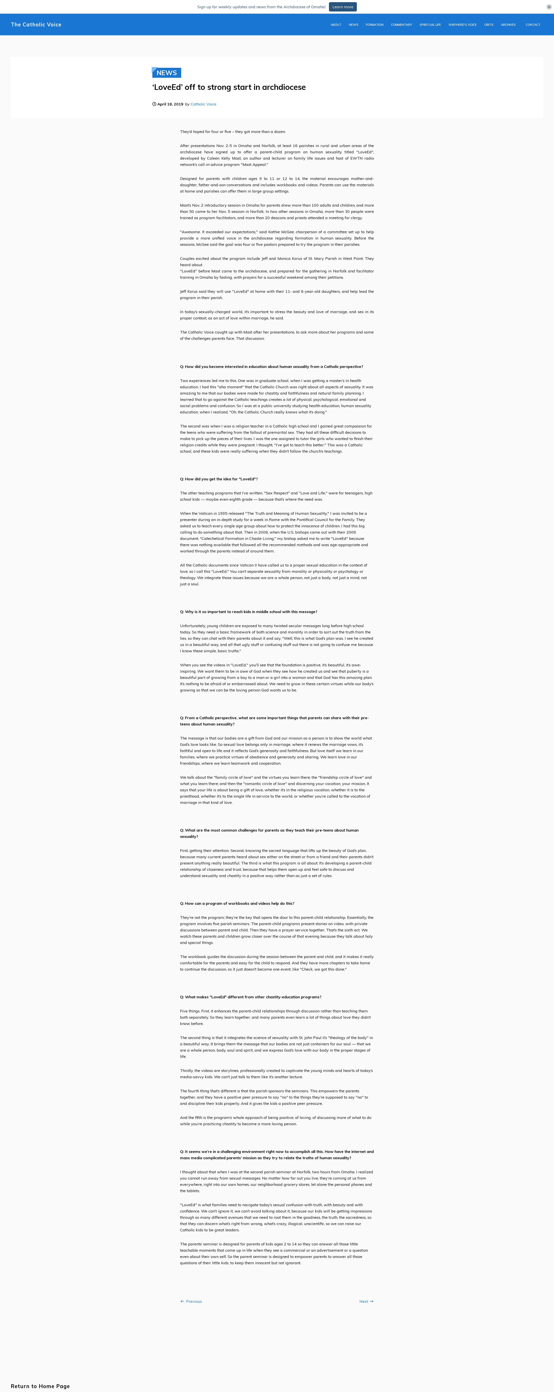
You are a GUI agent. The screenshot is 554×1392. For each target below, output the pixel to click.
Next (364, 1301)
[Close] (549, 7)
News (353, 25)
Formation (374, 25)
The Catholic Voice (36, 25)
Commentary (401, 25)
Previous (193, 1301)
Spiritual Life (430, 25)
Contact (533, 25)
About (336, 25)
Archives (508, 25)
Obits (488, 25)
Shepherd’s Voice (463, 25)
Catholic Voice (203, 104)
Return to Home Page (40, 1386)
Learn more (342, 6)
